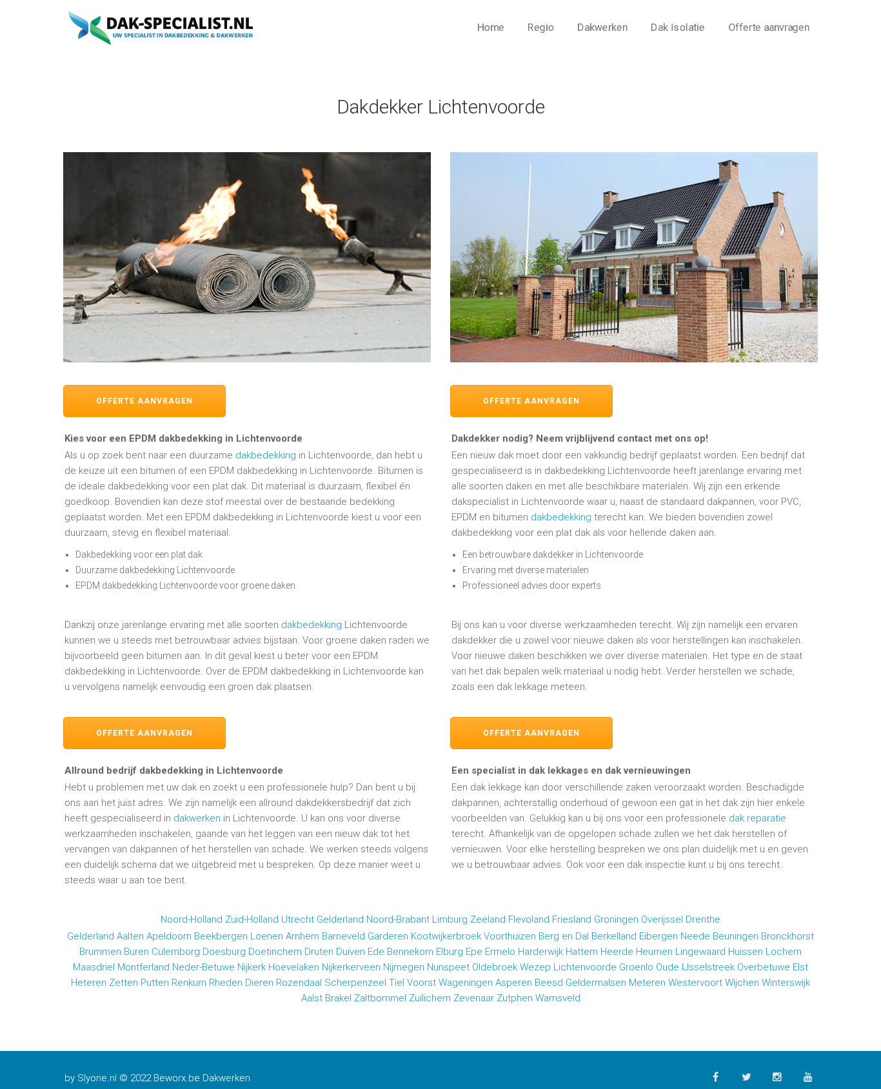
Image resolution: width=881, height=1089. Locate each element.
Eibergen (658, 936)
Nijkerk (251, 967)
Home (490, 27)
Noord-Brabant (398, 919)
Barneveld (343, 936)
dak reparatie (757, 818)
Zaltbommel (380, 998)
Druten (318, 951)
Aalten (130, 936)
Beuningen (735, 936)
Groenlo (636, 967)
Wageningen (466, 982)
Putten (155, 982)
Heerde (616, 951)
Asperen (513, 982)
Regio (541, 27)
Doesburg (224, 951)
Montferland (143, 967)
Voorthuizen (510, 936)
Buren (136, 951)
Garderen (388, 936)
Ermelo (500, 951)
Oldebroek (494, 967)
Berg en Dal (564, 936)
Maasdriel (94, 967)
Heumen (654, 951)
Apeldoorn (169, 936)
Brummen (100, 951)
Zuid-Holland (252, 919)
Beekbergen (221, 936)
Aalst (311, 998)
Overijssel (662, 919)
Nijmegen (403, 967)
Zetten (123, 982)
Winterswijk (786, 982)
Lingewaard (700, 951)
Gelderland (340, 919)
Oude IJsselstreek (695, 967)
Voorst (421, 982)
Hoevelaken (293, 967)
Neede (695, 936)
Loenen (266, 936)
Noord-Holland (192, 919)
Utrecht (297, 919)
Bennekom (410, 951)
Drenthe (703, 919)
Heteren (88, 982)
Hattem (582, 951)
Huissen (745, 951)
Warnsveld (557, 998)
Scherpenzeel (355, 982)
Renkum (189, 982)
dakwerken (197, 818)
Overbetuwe (763, 967)
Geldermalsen (596, 982)
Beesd (549, 982)
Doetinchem (275, 951)
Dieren (259, 982)
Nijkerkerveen (351, 967)
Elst (800, 967)
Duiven (350, 951)
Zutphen (515, 998)
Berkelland (614, 936)
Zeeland (488, 919)
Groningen (616, 919)
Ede (376, 951)
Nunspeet (448, 967)
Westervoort (695, 982)
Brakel (338, 998)
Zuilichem (430, 998)
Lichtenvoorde (585, 967)
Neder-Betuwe (203, 967)
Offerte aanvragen (768, 27)
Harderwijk (540, 951)
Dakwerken (602, 27)
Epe (474, 951)
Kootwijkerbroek (446, 936)
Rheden (226, 982)
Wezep (535, 967)
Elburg (449, 951)
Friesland (571, 919)
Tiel (396, 982)
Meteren (647, 982)
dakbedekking (265, 455)
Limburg (450, 919)
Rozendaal (299, 982)
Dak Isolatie (678, 27)
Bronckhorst (787, 936)
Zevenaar (473, 998)
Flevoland (528, 919)
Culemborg (176, 951)
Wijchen (742, 982)
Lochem (784, 951)
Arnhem (302, 936)
